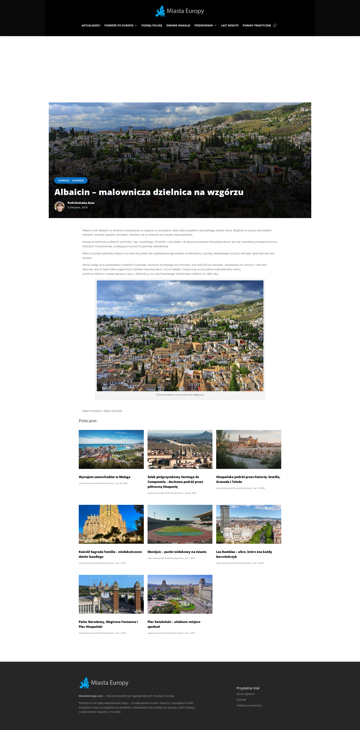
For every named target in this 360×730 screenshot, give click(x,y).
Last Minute (229, 25)
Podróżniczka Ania (105, 483)
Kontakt (241, 699)
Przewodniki (203, 25)
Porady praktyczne (257, 25)
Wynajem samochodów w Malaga (104, 477)
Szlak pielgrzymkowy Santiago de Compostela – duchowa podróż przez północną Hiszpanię (175, 482)
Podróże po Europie (119, 25)
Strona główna (246, 694)
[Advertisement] (180, 64)
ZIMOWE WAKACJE (178, 25)
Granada (63, 180)
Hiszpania (78, 180)
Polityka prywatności (249, 705)
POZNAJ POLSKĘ (151, 25)
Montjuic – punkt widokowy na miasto (177, 552)
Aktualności (91, 25)
